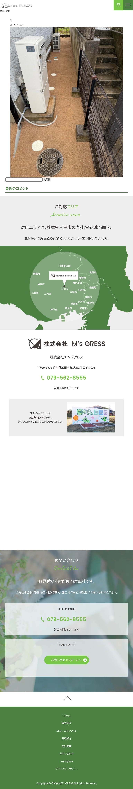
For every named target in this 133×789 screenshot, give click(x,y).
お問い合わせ (67, 753)
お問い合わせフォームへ (66, 660)
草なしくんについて (67, 730)
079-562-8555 (66, 377)
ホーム (66, 715)
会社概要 (66, 746)
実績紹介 (66, 738)
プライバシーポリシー (66, 768)
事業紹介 (66, 723)
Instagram (66, 761)
